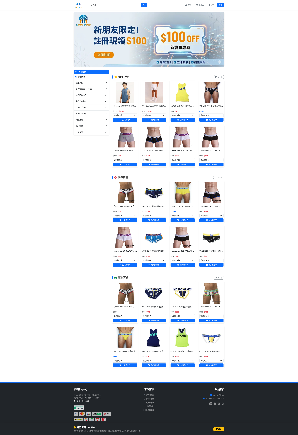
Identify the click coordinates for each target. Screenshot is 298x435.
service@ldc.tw (218, 395)
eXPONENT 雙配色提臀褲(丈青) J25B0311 (187, 307)
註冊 (220, 5)
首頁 (189, 5)
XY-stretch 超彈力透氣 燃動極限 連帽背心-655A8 (132, 106)
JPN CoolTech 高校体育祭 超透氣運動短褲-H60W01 (162, 106)
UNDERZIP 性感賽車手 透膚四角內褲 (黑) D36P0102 (219, 251)
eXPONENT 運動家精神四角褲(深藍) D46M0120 (160, 206)
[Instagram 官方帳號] (219, 403)
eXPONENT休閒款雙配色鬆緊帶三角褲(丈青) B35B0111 (163, 307)
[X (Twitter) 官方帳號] (223, 403)
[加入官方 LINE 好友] (210, 403)
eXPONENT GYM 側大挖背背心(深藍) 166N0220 (161, 351)
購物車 (201, 5)
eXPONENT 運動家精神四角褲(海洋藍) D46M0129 (161, 251)
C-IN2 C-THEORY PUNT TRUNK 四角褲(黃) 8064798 (191, 206)
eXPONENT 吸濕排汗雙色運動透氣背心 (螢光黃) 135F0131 (193, 351)
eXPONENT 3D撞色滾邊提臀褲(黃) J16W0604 (217, 351)
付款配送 (150, 403)
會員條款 (150, 406)
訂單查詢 (150, 395)
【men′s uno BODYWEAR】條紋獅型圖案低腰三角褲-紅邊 (135, 206)
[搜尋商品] (144, 5)
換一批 (219, 77)
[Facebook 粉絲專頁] (215, 403)
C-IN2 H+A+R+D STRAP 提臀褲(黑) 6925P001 (217, 106)
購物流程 (150, 399)
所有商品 (81, 77)
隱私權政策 (150, 410)
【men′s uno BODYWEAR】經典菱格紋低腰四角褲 (219, 307)
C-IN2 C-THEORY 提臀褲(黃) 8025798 (128, 351)
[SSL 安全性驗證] (79, 407)
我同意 (219, 429)
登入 (212, 5)
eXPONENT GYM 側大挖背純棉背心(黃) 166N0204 (190, 106)
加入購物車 (126, 120)
